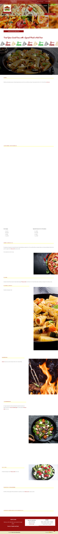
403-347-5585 (32, 524)
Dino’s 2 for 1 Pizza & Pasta (16, 532)
